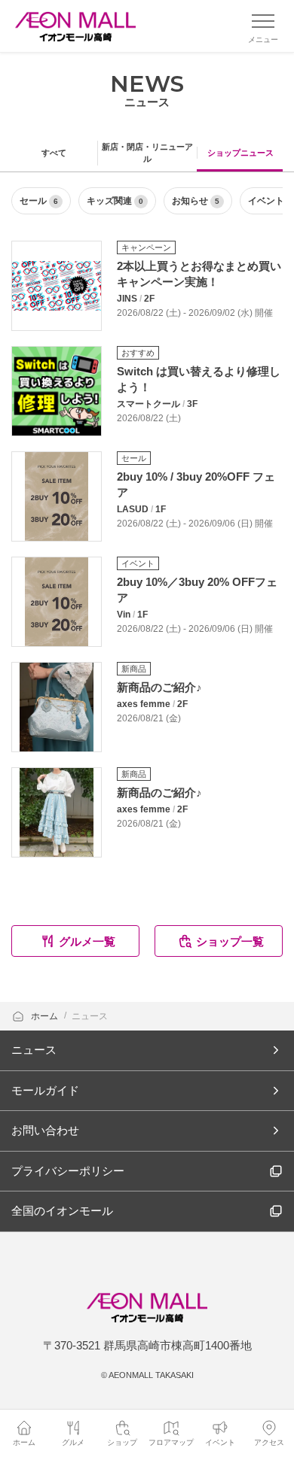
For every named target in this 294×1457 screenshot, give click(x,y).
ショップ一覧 (230, 941)
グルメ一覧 (87, 941)
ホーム (45, 1016)
